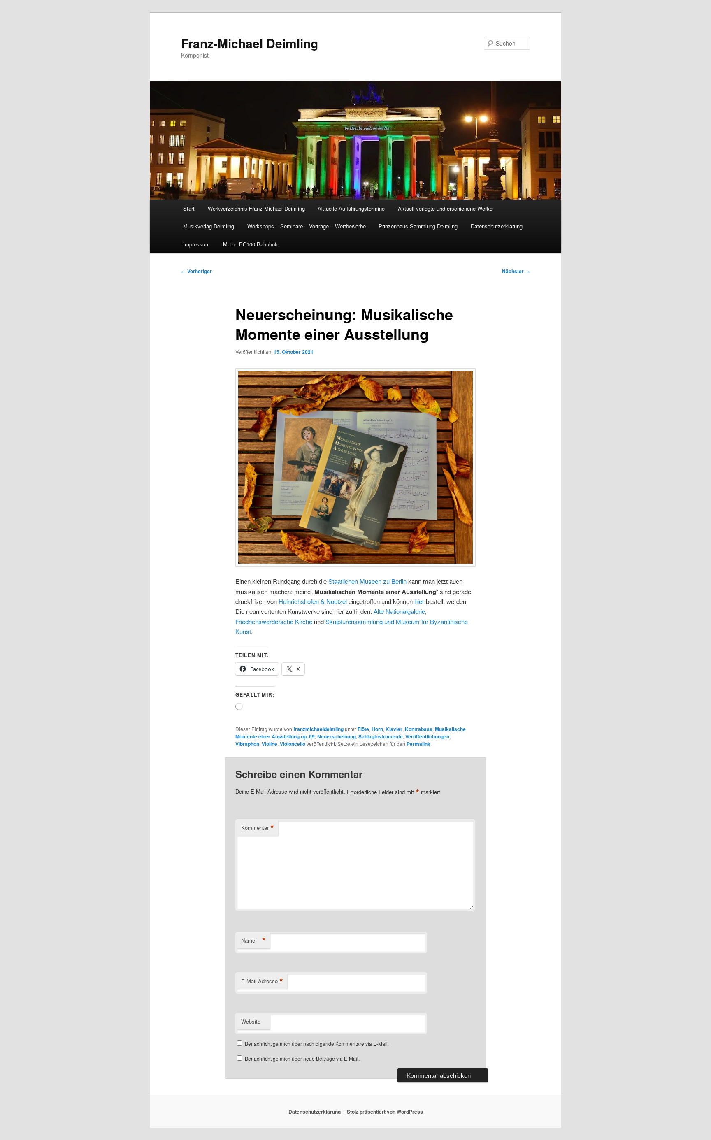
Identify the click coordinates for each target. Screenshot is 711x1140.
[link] (313, 601)
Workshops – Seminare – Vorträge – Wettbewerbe (306, 226)
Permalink (418, 744)
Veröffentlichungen (427, 736)
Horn (377, 729)
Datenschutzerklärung (497, 226)
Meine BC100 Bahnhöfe (251, 244)
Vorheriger (196, 271)
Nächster (516, 271)
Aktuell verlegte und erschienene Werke (445, 208)
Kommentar (257, 827)
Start (189, 208)
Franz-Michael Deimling (249, 43)
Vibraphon (247, 744)
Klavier (394, 729)
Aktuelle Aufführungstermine (351, 208)
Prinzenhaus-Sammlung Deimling (418, 226)
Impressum (196, 244)
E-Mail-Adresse (262, 981)
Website (250, 1021)
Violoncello (292, 744)
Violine (269, 744)
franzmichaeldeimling (318, 729)
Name (253, 940)
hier (419, 601)
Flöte (363, 729)
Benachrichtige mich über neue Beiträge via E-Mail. (302, 1058)
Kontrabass (418, 729)
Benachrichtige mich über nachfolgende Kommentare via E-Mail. (317, 1043)
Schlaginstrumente (380, 736)
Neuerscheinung (336, 736)
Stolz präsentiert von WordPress (385, 1111)
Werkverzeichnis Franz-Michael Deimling (256, 208)
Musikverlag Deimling (208, 226)
